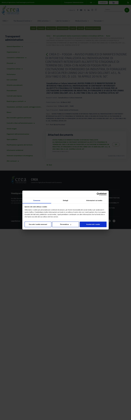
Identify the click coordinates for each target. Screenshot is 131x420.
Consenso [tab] (36, 200)
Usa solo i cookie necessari (38, 224)
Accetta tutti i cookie (93, 224)
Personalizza (64, 224)
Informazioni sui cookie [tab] (94, 200)
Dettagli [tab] (65, 200)
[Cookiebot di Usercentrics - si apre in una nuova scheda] (98, 194)
